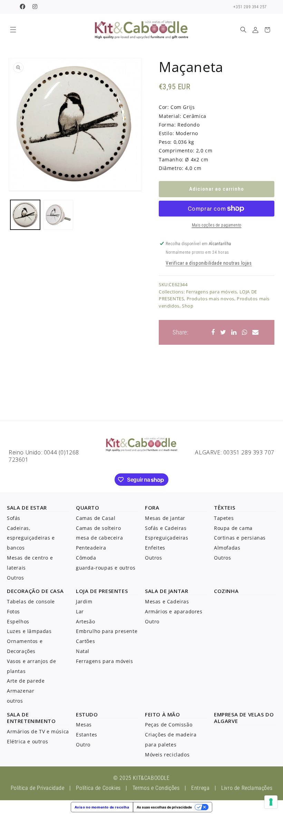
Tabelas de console (31, 601)
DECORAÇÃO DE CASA (35, 590)
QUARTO (87, 507)
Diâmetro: (171, 168)
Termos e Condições (156, 788)
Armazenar (20, 690)
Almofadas (227, 547)
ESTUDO (87, 714)
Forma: (167, 124)
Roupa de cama (233, 528)
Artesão (85, 621)
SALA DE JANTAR (166, 590)
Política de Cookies (98, 788)
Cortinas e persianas (240, 537)
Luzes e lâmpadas (29, 631)
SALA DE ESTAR (27, 507)
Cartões (85, 641)
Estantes (86, 734)
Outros (15, 577)
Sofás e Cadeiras (166, 528)
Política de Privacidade (38, 788)
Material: (170, 116)
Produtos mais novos (210, 298)
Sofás (13, 518)
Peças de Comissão (168, 724)
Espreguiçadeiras (166, 537)
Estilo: (166, 133)
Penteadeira (91, 547)
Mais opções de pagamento (217, 225)
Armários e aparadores (174, 611)
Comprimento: (176, 150)
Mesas (84, 724)
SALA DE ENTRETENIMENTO (31, 718)
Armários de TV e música (38, 731)
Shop (187, 306)
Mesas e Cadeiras (167, 601)
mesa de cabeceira (99, 537)
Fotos (13, 611)
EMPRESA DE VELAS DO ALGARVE (244, 718)
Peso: (165, 142)
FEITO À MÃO (162, 714)
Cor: (164, 107)
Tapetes (224, 518)
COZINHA (226, 590)
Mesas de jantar (165, 518)
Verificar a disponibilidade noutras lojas (209, 263)
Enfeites (155, 547)
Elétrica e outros (27, 741)
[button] (13, 30)
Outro (152, 621)
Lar (80, 611)
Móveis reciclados (167, 754)
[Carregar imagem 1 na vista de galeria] (25, 215)
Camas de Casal (95, 518)
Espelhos (18, 621)
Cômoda (86, 557)
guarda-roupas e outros (105, 567)
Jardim (84, 601)
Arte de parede (26, 680)
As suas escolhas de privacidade (164, 807)
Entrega (200, 788)
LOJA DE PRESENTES (102, 590)
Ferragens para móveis (211, 292)
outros (15, 700)
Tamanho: (171, 159)
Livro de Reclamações (246, 788)
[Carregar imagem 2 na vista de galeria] (58, 215)
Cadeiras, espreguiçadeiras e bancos (31, 538)
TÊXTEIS (224, 507)
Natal (82, 651)
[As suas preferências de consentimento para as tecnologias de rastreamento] (270, 801)
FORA (152, 507)
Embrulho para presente (106, 631)
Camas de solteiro (98, 528)
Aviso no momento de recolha (102, 807)
